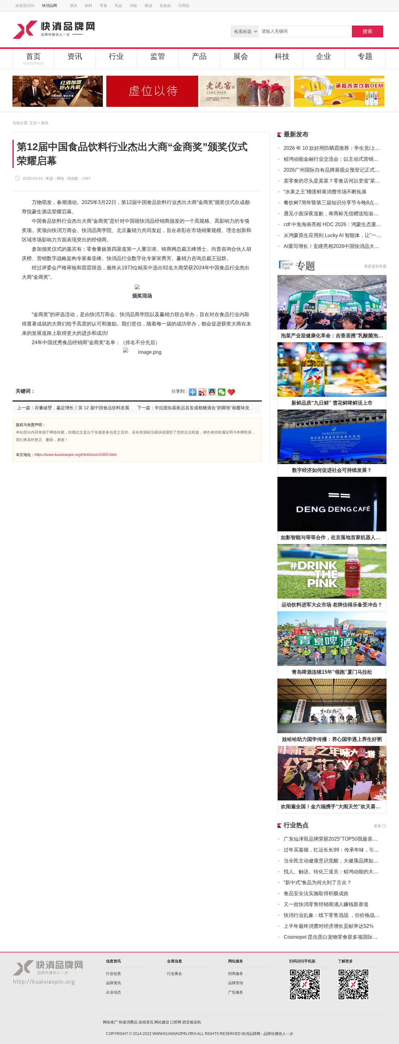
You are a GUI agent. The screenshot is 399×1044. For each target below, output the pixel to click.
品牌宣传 (235, 983)
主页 (33, 123)
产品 (199, 56)
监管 (157, 56)
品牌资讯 (113, 983)
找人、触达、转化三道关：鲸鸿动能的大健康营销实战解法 (333, 871)
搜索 (368, 31)
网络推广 (110, 1022)
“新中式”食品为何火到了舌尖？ (318, 882)
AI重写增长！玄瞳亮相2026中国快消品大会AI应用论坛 (333, 246)
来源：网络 (55, 178)
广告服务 (235, 992)
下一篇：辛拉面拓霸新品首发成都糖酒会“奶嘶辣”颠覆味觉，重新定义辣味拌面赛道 (217, 407)
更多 (377, 826)
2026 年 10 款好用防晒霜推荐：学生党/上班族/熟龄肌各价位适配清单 (333, 148)
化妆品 (165, 5)
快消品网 (49, 5)
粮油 (148, 5)
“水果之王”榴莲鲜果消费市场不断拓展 (325, 191)
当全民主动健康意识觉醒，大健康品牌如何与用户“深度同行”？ (333, 860)
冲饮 (133, 5)
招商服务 (235, 973)
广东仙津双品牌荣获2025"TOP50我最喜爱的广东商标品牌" (333, 839)
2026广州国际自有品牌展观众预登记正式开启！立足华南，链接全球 (333, 170)
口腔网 (175, 1022)
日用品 (184, 5)
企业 (323, 56)
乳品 (118, 5)
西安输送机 (191, 1022)
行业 (116, 56)
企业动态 (113, 992)
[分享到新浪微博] (202, 392)
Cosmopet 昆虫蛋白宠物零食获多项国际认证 (333, 937)
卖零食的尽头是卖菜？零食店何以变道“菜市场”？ (333, 180)
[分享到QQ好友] (212, 392)
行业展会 (174, 973)
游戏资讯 (145, 1022)
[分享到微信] (222, 392)
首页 (33, 59)
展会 (240, 56)
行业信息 (113, 973)
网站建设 (161, 1022)
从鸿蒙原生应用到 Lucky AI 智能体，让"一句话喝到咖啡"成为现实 (333, 235)
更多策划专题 (375, 266)
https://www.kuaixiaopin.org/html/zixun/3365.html (76, 455)
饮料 (88, 5)
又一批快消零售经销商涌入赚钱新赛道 (326, 904)
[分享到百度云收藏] (231, 392)
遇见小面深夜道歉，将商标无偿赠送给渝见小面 (333, 213)
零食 (103, 5)
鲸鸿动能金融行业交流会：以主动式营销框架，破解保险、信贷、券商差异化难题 (333, 159)
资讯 (74, 56)
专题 (365, 56)
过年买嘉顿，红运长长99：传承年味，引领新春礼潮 (333, 849)
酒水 (73, 5)
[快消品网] (77, 29)
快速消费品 (128, 1022)
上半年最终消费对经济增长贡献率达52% (328, 926)
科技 (282, 56)
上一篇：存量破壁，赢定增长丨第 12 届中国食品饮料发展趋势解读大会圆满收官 (95, 407)
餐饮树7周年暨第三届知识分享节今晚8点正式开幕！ (333, 202)
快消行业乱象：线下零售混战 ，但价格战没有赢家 (333, 915)
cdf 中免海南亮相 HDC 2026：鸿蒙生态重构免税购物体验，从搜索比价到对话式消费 (333, 224)
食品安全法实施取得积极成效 (316, 893)
